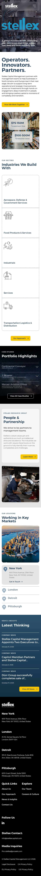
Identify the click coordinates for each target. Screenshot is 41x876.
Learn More (28, 457)
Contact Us (7, 804)
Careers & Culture (30, 794)
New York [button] (15, 568)
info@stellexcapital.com (12, 838)
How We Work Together (14, 105)
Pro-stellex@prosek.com (12, 851)
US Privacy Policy (26, 869)
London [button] (13, 589)
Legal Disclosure (8, 864)
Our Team (27, 789)
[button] (20, 367)
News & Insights (9, 799)
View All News (28, 689)
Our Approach (19, 338)
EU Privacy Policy (9, 869)
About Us (6, 789)
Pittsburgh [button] (15, 606)
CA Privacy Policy (25, 864)
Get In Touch (14, 582)
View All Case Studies (19, 396)
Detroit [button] (12, 598)
